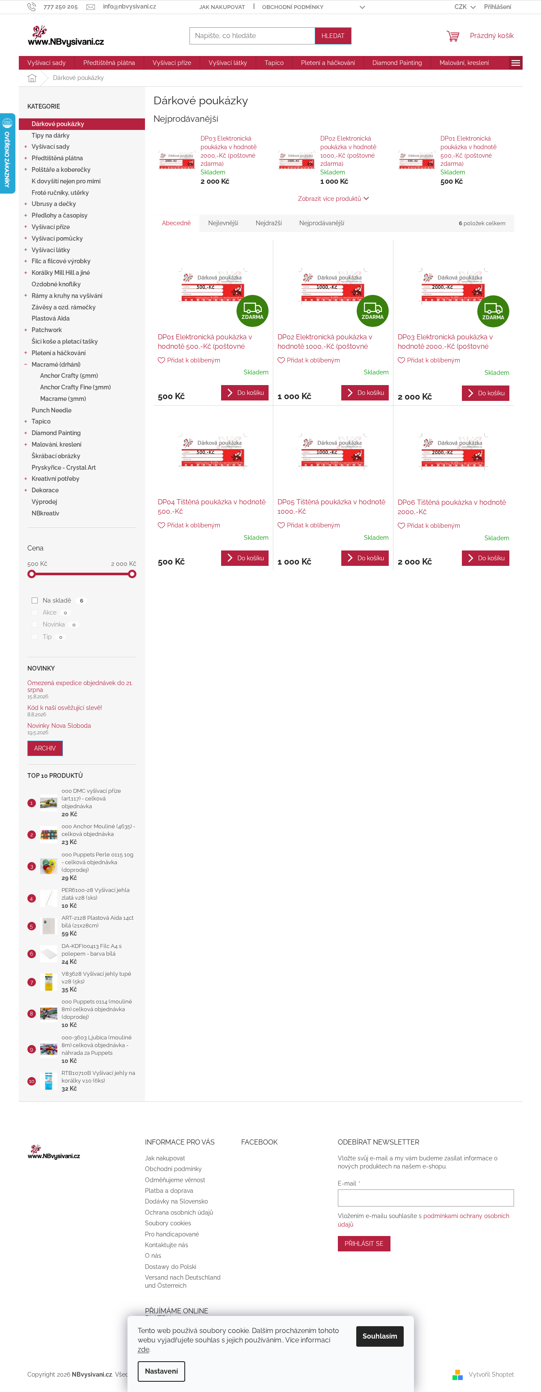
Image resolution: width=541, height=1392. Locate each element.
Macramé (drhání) (56, 364)
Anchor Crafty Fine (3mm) (75, 387)
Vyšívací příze (51, 227)
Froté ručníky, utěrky (60, 192)
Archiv (45, 748)
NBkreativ (45, 513)
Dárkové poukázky (58, 124)
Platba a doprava (169, 1190)
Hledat (333, 35)
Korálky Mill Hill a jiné (61, 272)
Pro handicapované (172, 1234)
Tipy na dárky (51, 135)
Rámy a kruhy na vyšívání (67, 295)
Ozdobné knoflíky (56, 284)
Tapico (41, 421)
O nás (153, 1255)
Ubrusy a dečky (54, 203)
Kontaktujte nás (166, 1245)
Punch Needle (51, 410)
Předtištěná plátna (57, 158)
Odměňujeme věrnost (175, 1180)
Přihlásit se (364, 1243)
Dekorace (45, 490)
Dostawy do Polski (170, 1266)
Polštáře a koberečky (61, 169)
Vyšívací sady (51, 146)
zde (143, 1349)
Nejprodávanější (321, 223)
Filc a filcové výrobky (61, 261)
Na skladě (63, 600)
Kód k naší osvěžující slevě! (64, 708)
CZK (461, 6)
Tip (52, 636)
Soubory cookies (168, 1223)
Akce (55, 612)
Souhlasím (380, 1336)
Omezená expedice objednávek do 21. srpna (80, 686)
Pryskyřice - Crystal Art (64, 467)
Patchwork (47, 330)
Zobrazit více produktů (329, 198)
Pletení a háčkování (59, 353)
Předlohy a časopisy (60, 215)
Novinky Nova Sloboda (59, 726)
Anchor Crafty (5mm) (69, 375)
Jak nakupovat (222, 7)
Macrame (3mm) (63, 398)
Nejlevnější (223, 223)
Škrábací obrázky (56, 456)
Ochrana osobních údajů (179, 1212)
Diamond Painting (56, 433)
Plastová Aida (51, 318)
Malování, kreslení (56, 444)
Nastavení (161, 1371)
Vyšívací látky (51, 250)
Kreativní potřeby (56, 478)
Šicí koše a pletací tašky (65, 341)
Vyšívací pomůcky (57, 238)
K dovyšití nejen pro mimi (66, 181)
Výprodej (44, 501)
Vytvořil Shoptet (491, 1374)
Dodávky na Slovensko (176, 1201)
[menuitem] (46, 63)
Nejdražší (269, 223)
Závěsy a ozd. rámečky (64, 307)
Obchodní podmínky (293, 7)
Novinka (59, 624)
